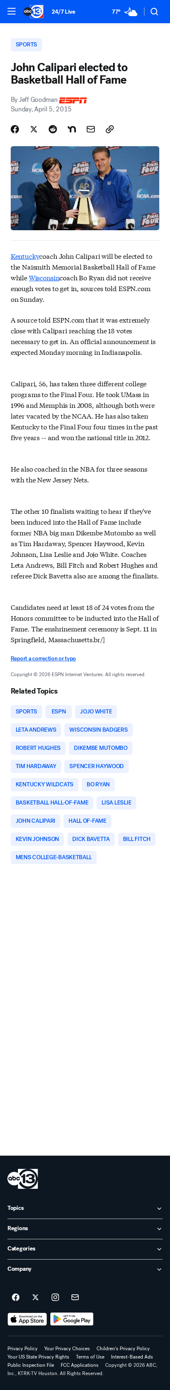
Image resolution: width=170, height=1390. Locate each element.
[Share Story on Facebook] (15, 129)
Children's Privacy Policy (123, 1348)
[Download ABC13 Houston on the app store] (27, 1319)
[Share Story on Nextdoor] (72, 129)
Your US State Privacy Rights (38, 1356)
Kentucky (25, 255)
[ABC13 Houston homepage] (33, 11)
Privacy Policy (22, 1348)
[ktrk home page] (22, 1179)
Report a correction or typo (43, 658)
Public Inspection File (30, 1365)
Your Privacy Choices (67, 1348)
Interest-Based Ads (132, 1356)
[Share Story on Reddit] (53, 129)
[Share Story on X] (34, 129)
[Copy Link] (110, 129)
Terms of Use (90, 1356)
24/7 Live (63, 12)
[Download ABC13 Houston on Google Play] (72, 1319)
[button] (11, 11)
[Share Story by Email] (91, 129)
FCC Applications (80, 1365)
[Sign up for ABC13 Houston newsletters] (75, 1297)
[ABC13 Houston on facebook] (15, 1297)
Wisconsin (44, 277)
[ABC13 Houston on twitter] (35, 1297)
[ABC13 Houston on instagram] (55, 1297)
